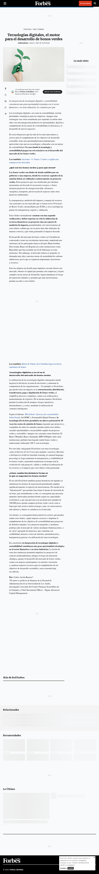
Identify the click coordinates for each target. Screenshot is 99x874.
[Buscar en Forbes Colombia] (95, 3)
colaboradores (23, 43)
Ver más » (63, 868)
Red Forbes (38, 29)
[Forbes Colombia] (43, 3)
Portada (27, 29)
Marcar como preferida (52, 92)
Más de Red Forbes (14, 677)
